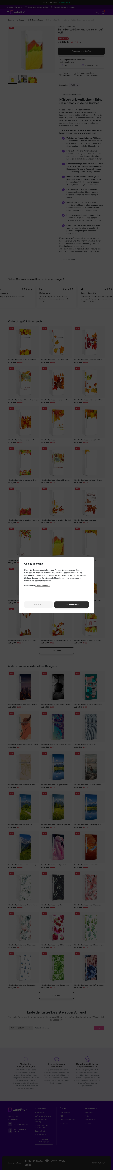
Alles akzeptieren (71, 605)
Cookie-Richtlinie (42, 586)
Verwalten (38, 605)
